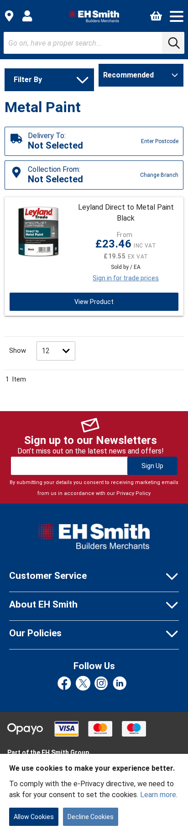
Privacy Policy (133, 493)
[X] (83, 684)
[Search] (173, 42)
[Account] (27, 16)
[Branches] (9, 16)
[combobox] (94, 43)
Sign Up (152, 465)
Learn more (158, 794)
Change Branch (159, 175)
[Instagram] (101, 684)
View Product (94, 301)
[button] (176, 16)
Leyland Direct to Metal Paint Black (126, 212)
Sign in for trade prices (126, 278)
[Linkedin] (119, 684)
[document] (94, 794)
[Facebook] (64, 684)
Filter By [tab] (28, 79)
